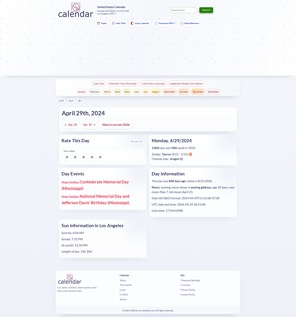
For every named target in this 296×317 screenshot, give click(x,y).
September (169, 91)
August (155, 91)
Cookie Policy (188, 294)
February (94, 91)
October (184, 91)
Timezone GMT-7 (166, 23)
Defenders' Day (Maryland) (123, 83)
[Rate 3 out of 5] (83, 157)
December (213, 91)
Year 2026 (121, 23)
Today (104, 23)
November (198, 91)
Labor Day (99, 83)
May (127, 91)
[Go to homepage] (75, 10)
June (136, 91)
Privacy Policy (188, 289)
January (81, 91)
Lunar (123, 289)
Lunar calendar (142, 23)
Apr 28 (72, 124)
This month (126, 284)
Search (206, 10)
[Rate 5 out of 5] (100, 157)
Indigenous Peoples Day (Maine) (186, 83)
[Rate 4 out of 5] (91, 157)
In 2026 (124, 294)
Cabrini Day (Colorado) (153, 83)
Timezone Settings (190, 280)
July (145, 91)
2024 (61, 100)
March (107, 91)
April (117, 91)
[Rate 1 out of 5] (67, 157)
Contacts (185, 284)
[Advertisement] (148, 52)
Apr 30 (87, 124)
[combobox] (183, 10)
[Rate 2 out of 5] (75, 157)
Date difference (191, 23)
